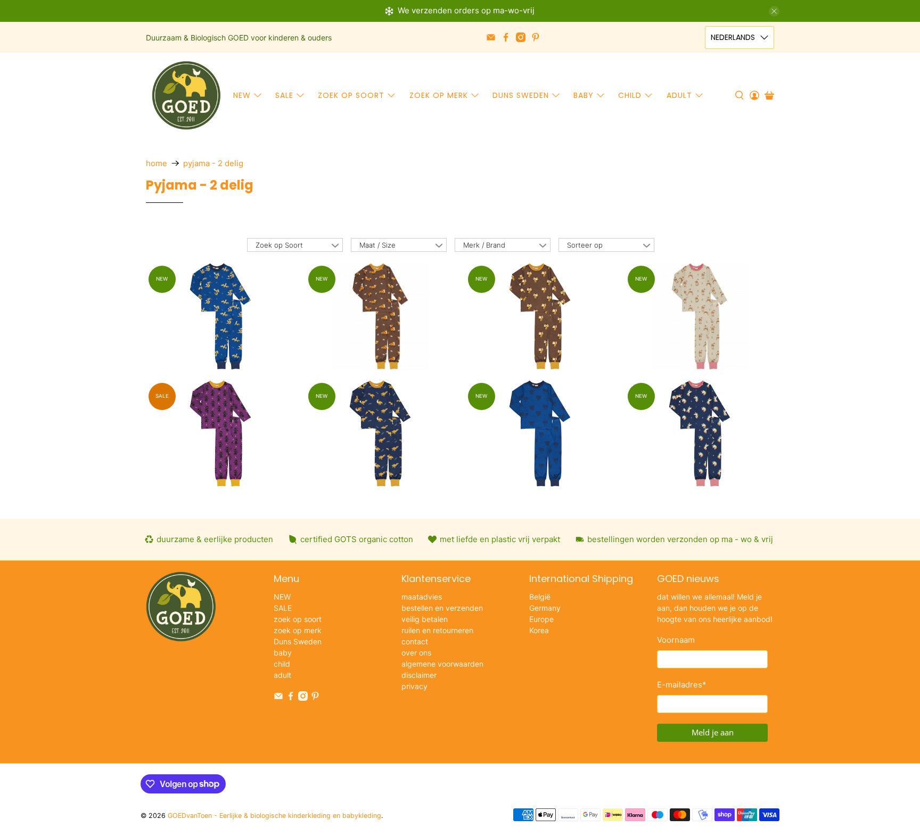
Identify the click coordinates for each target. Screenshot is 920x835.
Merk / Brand (484, 245)
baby (583, 95)
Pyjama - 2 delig (213, 163)
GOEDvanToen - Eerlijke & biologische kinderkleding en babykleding (274, 816)
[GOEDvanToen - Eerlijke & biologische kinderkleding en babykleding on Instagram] (520, 37)
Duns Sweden (520, 95)
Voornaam (676, 640)
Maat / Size (377, 245)
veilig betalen (424, 619)
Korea (539, 630)
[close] (774, 11)
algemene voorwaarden (442, 663)
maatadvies (421, 596)
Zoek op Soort (279, 245)
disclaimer (419, 675)
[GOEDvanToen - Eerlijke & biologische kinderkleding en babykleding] (186, 95)
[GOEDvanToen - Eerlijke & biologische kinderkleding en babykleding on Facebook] (506, 37)
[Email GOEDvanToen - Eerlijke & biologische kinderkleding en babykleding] (491, 37)
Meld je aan (713, 732)
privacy (414, 686)
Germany (545, 607)
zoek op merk (438, 95)
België (540, 596)
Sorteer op (585, 245)
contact (414, 641)
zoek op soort (351, 95)
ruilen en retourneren (437, 630)
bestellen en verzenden (442, 607)
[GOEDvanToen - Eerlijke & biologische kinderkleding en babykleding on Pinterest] (535, 37)
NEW (242, 95)
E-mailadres (682, 685)
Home (156, 163)
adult (679, 95)
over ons (416, 652)
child (630, 95)
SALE (284, 95)
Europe (541, 619)
